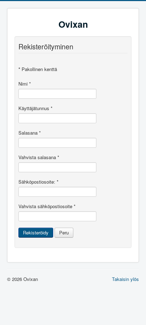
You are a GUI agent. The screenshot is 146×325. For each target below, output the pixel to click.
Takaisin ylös (125, 279)
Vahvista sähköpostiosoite (46, 206)
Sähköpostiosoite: (38, 182)
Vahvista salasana (38, 157)
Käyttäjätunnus (35, 108)
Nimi (24, 84)
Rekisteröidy (36, 232)
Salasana (29, 133)
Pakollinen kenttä (37, 69)
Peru (64, 232)
